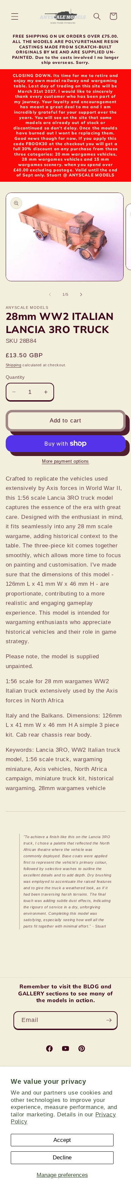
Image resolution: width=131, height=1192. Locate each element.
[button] (15, 16)
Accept (62, 1140)
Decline (62, 1157)
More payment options (65, 461)
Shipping (13, 365)
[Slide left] (50, 294)
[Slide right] (81, 294)
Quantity (15, 377)
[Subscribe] (109, 1020)
